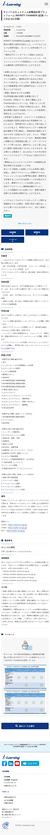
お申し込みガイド (10, 797)
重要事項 (37, 232)
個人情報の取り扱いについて (11, 814)
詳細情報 (13, 232)
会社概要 (7, 777)
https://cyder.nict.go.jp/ (17, 528)
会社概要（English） (11, 780)
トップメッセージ (10, 782)
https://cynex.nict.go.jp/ (17, 524)
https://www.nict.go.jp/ (16, 531)
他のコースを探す (27, 726)
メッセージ (13, 239)
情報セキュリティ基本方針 (10, 809)
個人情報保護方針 (7, 812)
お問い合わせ (8, 803)
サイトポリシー (7, 817)
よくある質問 (8, 800)
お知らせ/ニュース (10, 786)
